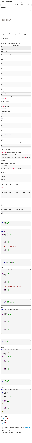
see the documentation (28, 427)
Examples (2, 14)
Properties (2, 13)
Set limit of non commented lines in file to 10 (6, 19)
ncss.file (3, 423)
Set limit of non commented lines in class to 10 (6, 18)
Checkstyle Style (4, 418)
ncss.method (4, 424)
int (1, 185)
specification (17, 29)
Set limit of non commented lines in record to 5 (6, 20)
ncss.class (3, 422)
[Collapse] (30, 10)
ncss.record (3, 425)
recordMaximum (3, 207)
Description (2, 12)
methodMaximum (4, 199)
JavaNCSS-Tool (24, 29)
